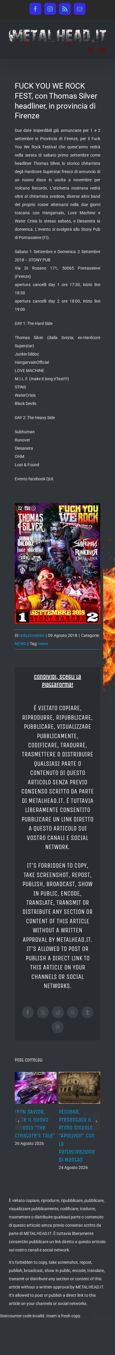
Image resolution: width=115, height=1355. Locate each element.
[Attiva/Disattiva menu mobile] (103, 50)
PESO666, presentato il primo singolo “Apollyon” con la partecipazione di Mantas (77, 1135)
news (43, 643)
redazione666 (31, 635)
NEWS (20, 643)
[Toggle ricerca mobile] (91, 50)
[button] (18, 1121)
